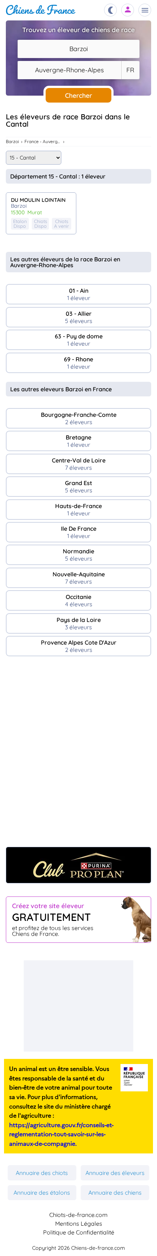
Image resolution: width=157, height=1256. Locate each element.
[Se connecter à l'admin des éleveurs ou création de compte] (127, 10)
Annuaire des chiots (42, 1172)
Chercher (78, 95)
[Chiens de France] (41, 10)
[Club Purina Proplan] (78, 865)
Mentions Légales (78, 1223)
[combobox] (78, 49)
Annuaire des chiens (115, 1192)
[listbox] (130, 70)
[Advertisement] (78, 755)
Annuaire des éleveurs (115, 1172)
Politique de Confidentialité (78, 1232)
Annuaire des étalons (42, 1192)
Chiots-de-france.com (78, 1214)
